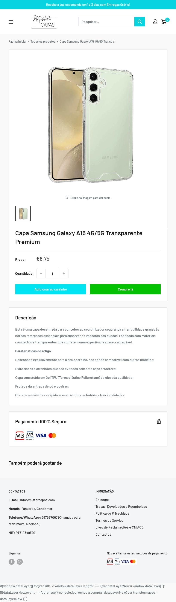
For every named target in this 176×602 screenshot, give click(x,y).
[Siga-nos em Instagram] (20, 562)
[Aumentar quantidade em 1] (63, 273)
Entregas (102, 499)
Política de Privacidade (112, 513)
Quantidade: (24, 273)
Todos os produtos (42, 41)
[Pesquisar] (139, 21)
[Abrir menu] (11, 22)
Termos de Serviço (109, 520)
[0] (164, 21)
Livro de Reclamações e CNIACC (120, 527)
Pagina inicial (17, 41)
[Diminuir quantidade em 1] (41, 273)
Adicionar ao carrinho (51, 289)
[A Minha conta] (155, 21)
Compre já (125, 289)
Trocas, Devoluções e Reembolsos (121, 506)
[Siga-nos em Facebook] (12, 562)
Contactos (103, 534)
